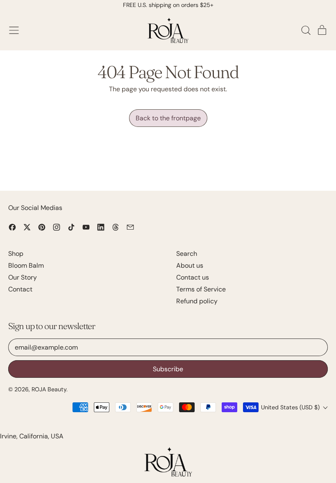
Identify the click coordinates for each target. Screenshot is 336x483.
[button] (305, 30)
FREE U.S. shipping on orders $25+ (168, 5)
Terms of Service (201, 289)
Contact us (192, 277)
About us (189, 265)
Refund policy (197, 301)
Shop (15, 253)
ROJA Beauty (49, 389)
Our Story (22, 277)
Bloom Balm (26, 265)
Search (186, 253)
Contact (20, 289)
